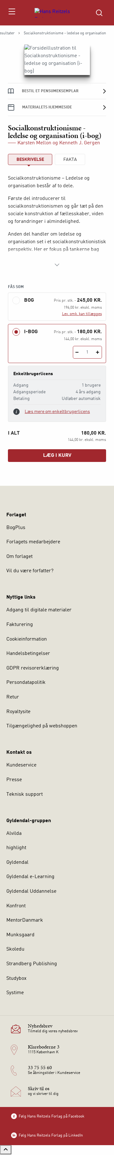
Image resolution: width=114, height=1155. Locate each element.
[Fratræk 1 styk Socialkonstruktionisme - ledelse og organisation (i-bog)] (77, 352)
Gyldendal (17, 862)
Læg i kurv (57, 455)
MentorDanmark (24, 920)
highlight (16, 847)
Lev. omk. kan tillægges (82, 314)
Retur (12, 697)
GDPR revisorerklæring (32, 668)
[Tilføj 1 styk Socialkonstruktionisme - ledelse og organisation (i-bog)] (98, 352)
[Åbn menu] (11, 13)
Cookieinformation (26, 639)
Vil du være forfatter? (30, 571)
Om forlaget (19, 556)
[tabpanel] (57, 222)
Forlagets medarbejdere (33, 542)
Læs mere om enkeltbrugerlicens (57, 411)
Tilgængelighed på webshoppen (41, 726)
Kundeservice (21, 765)
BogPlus (15, 527)
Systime (15, 992)
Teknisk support (24, 794)
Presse (14, 779)
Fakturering (19, 624)
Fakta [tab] (70, 159)
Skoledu (15, 949)
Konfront (16, 906)
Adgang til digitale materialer (39, 610)
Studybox (16, 978)
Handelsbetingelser (28, 653)
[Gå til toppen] (5, 1149)
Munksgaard (20, 935)
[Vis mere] (57, 265)
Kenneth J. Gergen (79, 143)
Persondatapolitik (26, 682)
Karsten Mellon (34, 143)
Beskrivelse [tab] (30, 159)
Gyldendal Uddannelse (31, 891)
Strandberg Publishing (31, 963)
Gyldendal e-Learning (30, 876)
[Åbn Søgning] (99, 13)
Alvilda (14, 833)
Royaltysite (18, 711)
